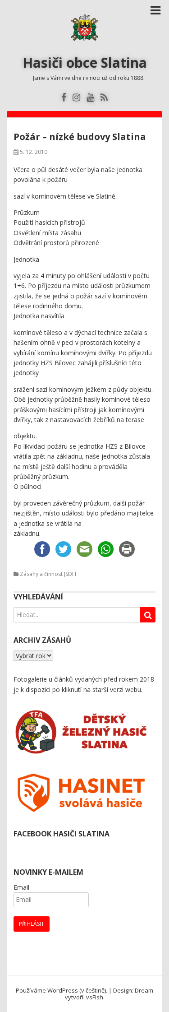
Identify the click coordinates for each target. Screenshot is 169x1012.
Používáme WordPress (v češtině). (61, 990)
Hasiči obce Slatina (85, 62)
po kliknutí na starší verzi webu (96, 689)
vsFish (94, 997)
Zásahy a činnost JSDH (48, 574)
